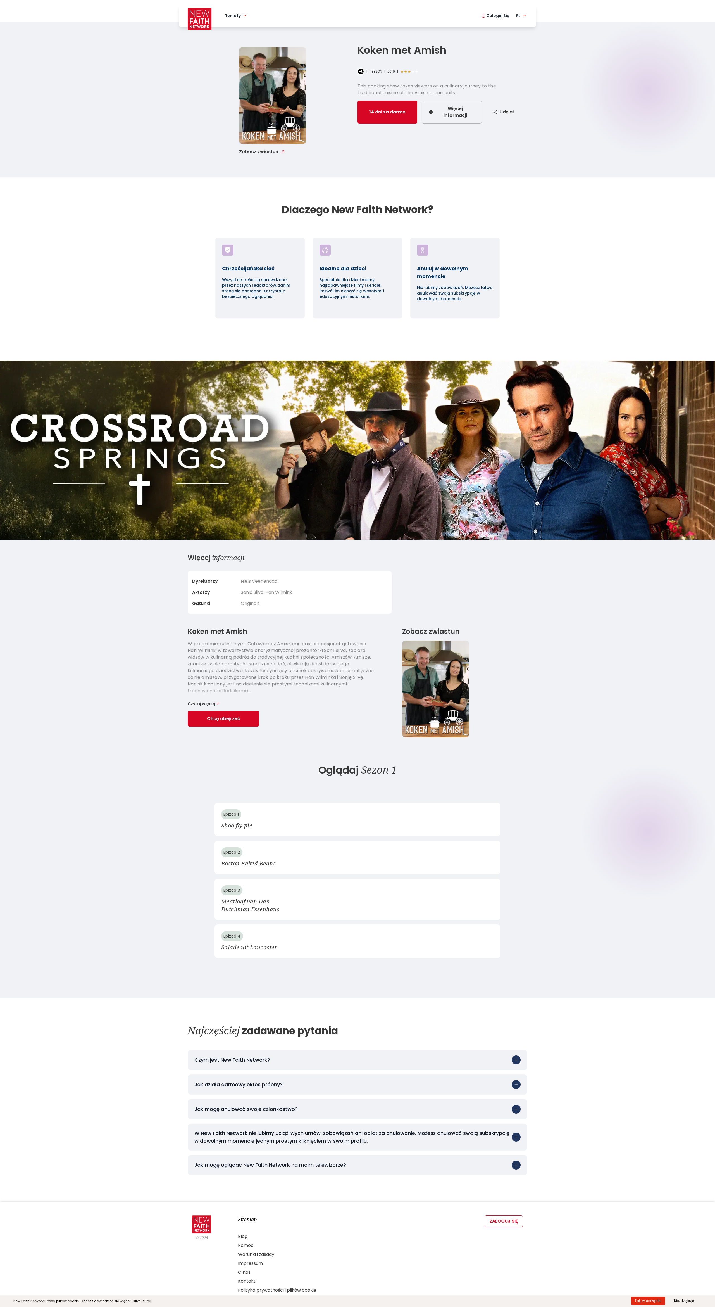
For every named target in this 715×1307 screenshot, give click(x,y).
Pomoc (246, 1245)
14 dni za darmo (387, 112)
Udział (507, 112)
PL (518, 15)
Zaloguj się (503, 1221)
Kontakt (247, 1281)
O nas (244, 1272)
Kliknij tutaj (142, 1301)
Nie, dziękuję (684, 1300)
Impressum (250, 1263)
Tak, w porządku (648, 1300)
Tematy (233, 15)
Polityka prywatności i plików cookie (277, 1290)
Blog (242, 1236)
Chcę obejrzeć (223, 718)
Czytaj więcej (201, 703)
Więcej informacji (455, 111)
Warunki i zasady (256, 1254)
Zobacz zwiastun (258, 151)
